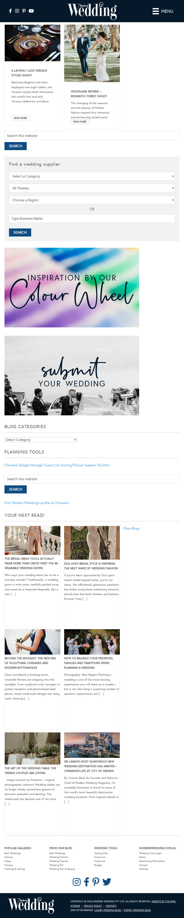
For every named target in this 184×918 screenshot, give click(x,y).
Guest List (51, 465)
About (142, 857)
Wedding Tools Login (150, 853)
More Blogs (131, 528)
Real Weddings (12, 853)
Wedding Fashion (58, 857)
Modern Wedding (31, 905)
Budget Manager (31, 465)
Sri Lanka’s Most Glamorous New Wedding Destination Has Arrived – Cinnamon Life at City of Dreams (90, 766)
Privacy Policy (93, 906)
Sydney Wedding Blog (137, 910)
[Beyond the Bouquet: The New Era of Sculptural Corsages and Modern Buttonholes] (32, 642)
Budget (98, 865)
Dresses (8, 857)
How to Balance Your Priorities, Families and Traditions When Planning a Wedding (88, 663)
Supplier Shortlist (97, 465)
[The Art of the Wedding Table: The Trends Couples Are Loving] (32, 749)
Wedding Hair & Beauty (62, 869)
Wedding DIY (56, 865)
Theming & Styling (14, 869)
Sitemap (143, 869)
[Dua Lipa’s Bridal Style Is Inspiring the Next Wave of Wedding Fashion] (92, 543)
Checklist (11, 465)
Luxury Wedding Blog (107, 910)
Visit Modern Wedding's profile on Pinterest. (37, 503)
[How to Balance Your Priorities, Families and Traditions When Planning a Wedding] (92, 642)
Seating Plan (101, 853)
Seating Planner (71, 465)
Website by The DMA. (163, 901)
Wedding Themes (58, 861)
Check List (99, 861)
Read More (20, 118)
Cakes (7, 861)
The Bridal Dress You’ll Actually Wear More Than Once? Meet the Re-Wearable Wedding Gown (32, 563)
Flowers (8, 865)
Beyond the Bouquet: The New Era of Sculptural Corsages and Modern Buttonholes (30, 663)
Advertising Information (152, 861)
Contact (143, 865)
